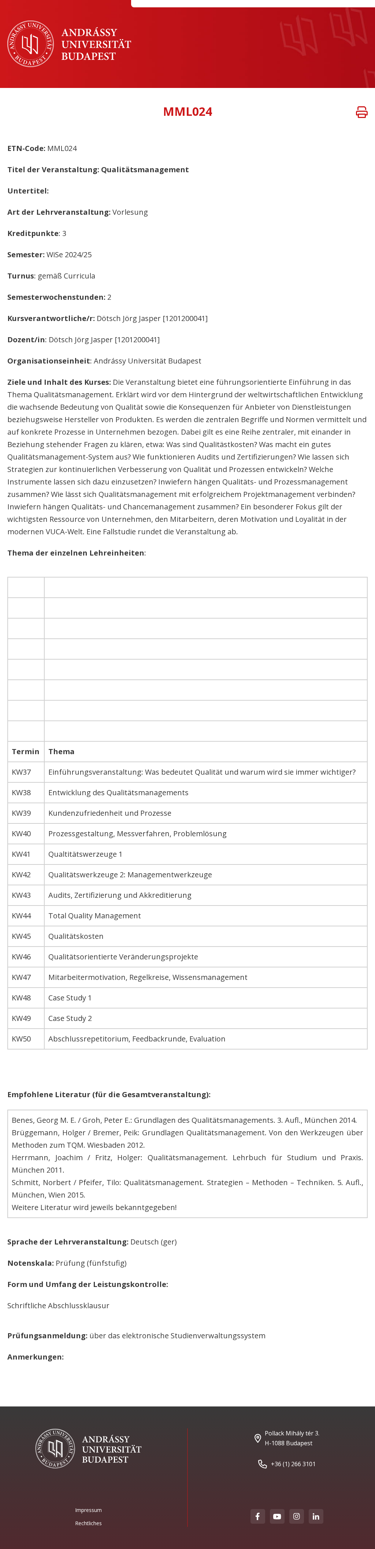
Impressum (88, 1509)
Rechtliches (88, 1523)
